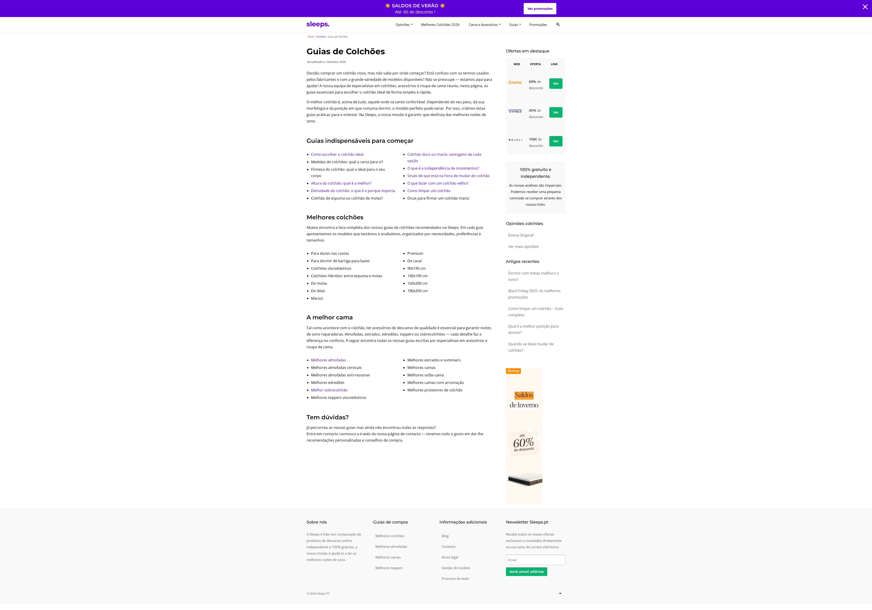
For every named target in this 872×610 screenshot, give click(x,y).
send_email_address (527, 571)
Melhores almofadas (328, 360)
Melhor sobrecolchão (329, 390)
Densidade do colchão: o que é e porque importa (353, 190)
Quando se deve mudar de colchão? (531, 347)
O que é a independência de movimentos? (443, 168)
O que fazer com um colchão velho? (437, 183)
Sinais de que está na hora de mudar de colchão (448, 175)
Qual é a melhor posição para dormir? (533, 329)
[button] (865, 6)
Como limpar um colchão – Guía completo (535, 311)
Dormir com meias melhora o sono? (533, 276)
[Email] (536, 559)
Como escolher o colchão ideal (337, 154)
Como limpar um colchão (429, 190)
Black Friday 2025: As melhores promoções (534, 294)
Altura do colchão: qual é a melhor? (341, 183)
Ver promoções (540, 9)
